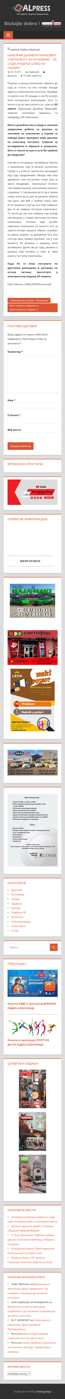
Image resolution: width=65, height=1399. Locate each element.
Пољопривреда (20, 921)
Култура (16, 908)
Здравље (16, 903)
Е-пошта (14, 415)
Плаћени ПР (18, 912)
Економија (17, 894)
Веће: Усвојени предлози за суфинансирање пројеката (23, 307)
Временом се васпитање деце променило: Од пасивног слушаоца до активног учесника (31, 1311)
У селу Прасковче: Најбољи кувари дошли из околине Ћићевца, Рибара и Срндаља (31, 1239)
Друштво (12, 75)
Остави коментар (32, 75)
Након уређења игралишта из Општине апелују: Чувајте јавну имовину (32, 1347)
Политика (17, 917)
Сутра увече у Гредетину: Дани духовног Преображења (29, 1324)
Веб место (14, 430)
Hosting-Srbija (43, 1391)
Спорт (15, 930)
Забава (15, 899)
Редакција (34, 71)
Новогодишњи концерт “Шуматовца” (30, 301)
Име (11, 400)
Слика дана (18, 926)
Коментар (15, 351)
